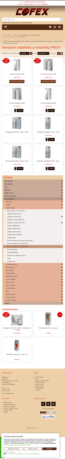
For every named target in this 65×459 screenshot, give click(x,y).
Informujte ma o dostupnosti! (16, 81)
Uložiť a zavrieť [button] (32, 448)
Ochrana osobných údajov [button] (22, 445)
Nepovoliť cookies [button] (13, 448)
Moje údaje (20, 4)
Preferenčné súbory (26, 454)
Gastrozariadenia (24, 35)
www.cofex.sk (35, 428)
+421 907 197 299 (40, 2)
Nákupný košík (28, 4)
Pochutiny (38, 390)
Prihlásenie (45, 4)
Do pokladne (37, 4)
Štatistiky (37, 454)
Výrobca (35, 53)
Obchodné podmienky (9, 404)
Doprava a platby (8, 410)
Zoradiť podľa (15, 53)
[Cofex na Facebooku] (43, 404)
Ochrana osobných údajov (11, 408)
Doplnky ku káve (39, 386)
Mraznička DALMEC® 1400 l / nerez (16, 161)
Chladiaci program (35, 35)
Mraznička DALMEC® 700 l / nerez (48, 161)
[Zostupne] (31, 53)
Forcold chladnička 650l (48, 103)
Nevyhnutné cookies (11, 454)
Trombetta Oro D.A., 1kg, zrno (48, 328)
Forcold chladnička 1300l (17, 103)
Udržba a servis (39, 384)
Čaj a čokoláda (39, 388)
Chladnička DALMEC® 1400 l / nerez (17, 132)
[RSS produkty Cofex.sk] (48, 404)
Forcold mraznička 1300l (48, 74)
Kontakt (6, 412)
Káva (36, 379)
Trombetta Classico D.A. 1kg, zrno (17, 354)
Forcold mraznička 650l (16, 74)
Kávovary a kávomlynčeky (42, 380)
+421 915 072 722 (29, 2)
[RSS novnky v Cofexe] (53, 404)
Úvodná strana (39, 377)
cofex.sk (16, 35)
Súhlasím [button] (49, 448)
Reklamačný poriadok (9, 406)
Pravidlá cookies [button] (9, 445)
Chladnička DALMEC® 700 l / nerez (48, 132)
